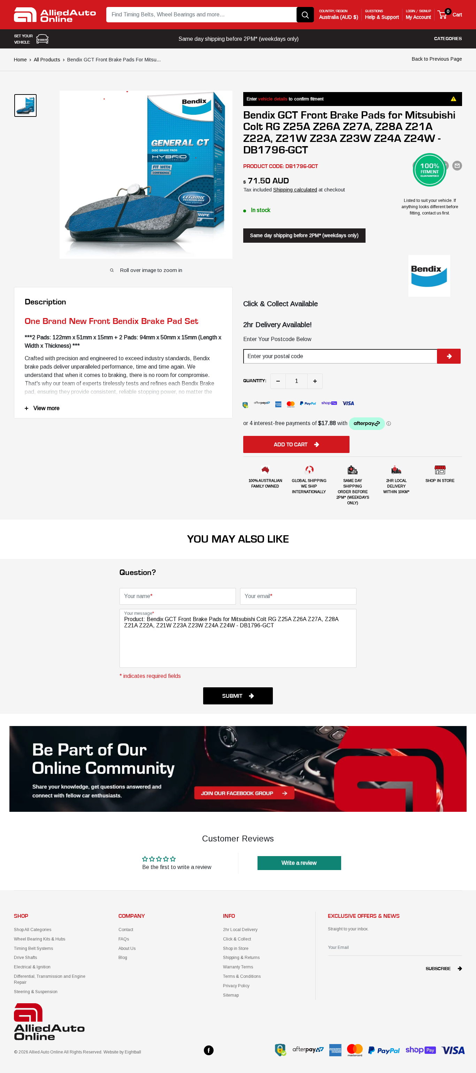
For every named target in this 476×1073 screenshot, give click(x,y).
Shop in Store (235, 948)
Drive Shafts (25, 957)
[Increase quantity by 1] (315, 381)
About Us (127, 948)
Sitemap (231, 995)
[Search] (305, 14)
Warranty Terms (238, 967)
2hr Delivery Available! (277, 324)
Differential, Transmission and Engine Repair (49, 979)
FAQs (123, 939)
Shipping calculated (295, 189)
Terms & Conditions (242, 976)
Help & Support (382, 17)
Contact (125, 929)
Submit (232, 696)
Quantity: (254, 380)
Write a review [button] (299, 863)
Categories (448, 38)
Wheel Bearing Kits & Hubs (39, 939)
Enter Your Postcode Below (277, 339)
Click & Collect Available (280, 304)
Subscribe (438, 968)
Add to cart (290, 444)
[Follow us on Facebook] (209, 1050)
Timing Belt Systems (33, 948)
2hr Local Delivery (240, 929)
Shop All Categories (32, 929)
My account (418, 17)
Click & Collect (237, 939)
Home (20, 59)
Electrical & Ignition (32, 967)
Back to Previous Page (437, 59)
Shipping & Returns (241, 957)
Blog (122, 957)
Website (110, 1052)
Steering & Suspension (35, 991)
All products (47, 59)
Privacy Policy (236, 985)
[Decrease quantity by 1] (278, 381)
